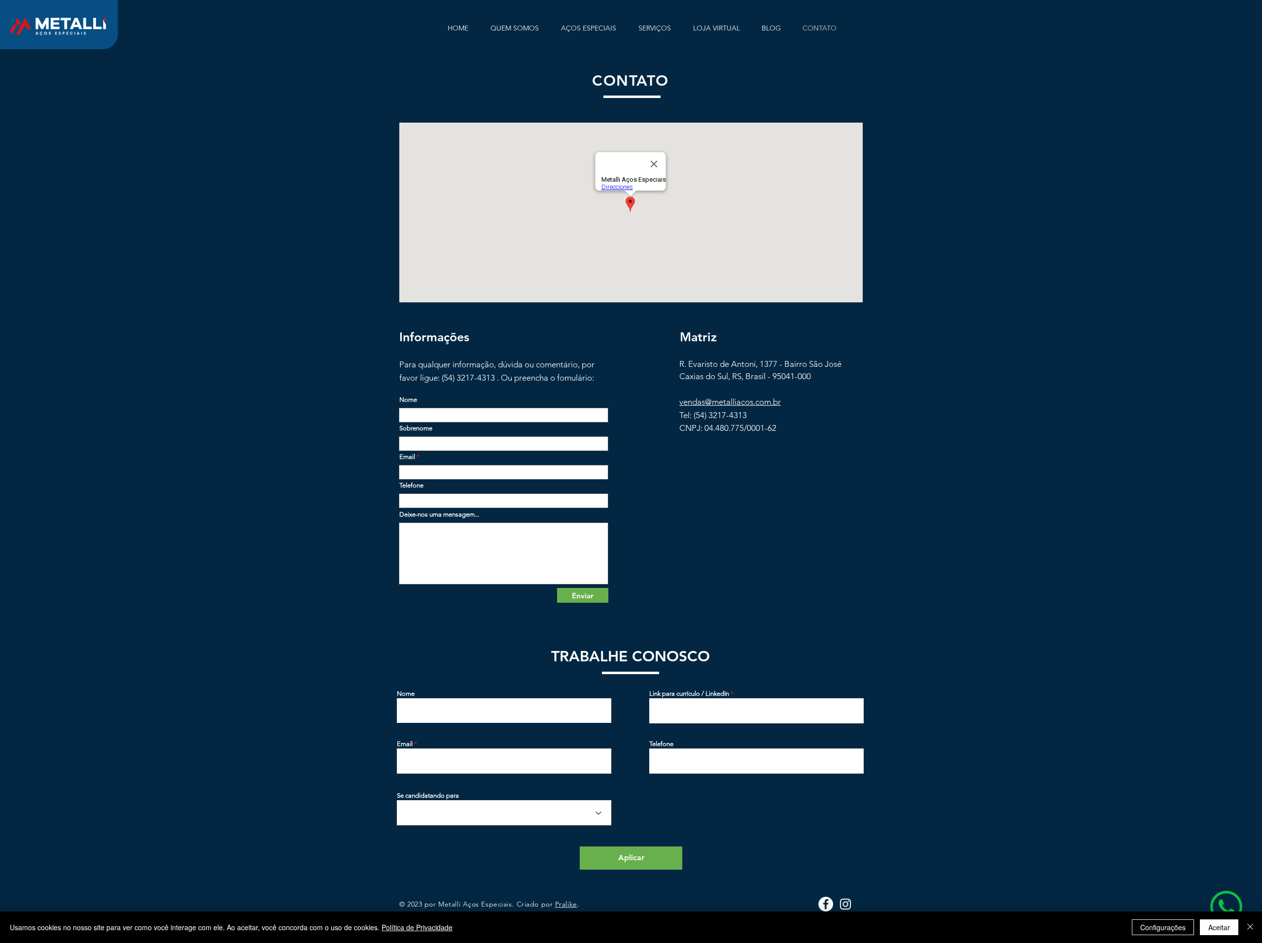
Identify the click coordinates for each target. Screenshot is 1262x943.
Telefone (411, 485)
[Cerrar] (1250, 927)
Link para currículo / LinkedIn (689, 693)
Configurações (1163, 927)
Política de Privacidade (417, 927)
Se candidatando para (428, 795)
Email (407, 457)
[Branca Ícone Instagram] (845, 904)
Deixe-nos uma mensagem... (439, 514)
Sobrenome (415, 428)
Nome (408, 399)
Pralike (566, 904)
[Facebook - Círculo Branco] (825, 904)
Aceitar (1219, 927)
